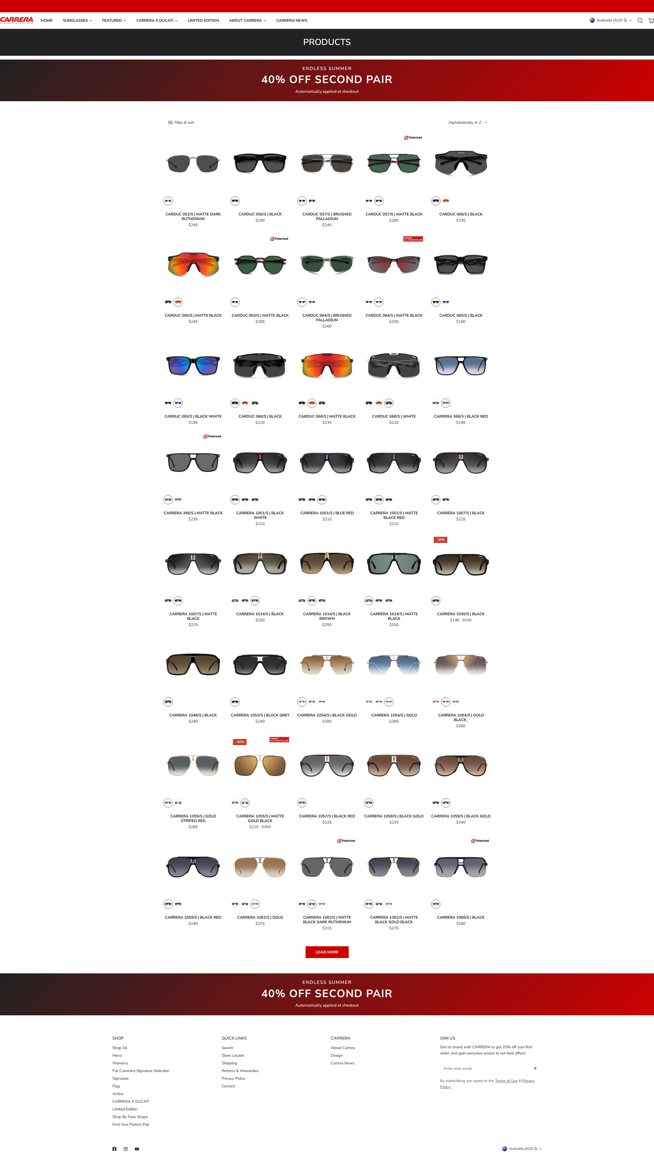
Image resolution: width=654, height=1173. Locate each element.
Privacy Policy (234, 1078)
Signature (120, 1078)
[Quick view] (213, 188)
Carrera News (342, 1063)
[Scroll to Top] (645, 1146)
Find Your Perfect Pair (130, 1124)
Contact (228, 1086)
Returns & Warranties (240, 1070)
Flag (116, 1086)
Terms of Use (506, 1080)
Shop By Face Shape (130, 1116)
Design (337, 1055)
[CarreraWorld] (16, 20)
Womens (120, 1063)
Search (227, 1047)
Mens (117, 1055)
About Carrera (343, 1047)
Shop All (119, 1047)
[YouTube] (137, 1149)
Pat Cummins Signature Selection (140, 1070)
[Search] (640, 20)
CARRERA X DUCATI (130, 1101)
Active (117, 1093)
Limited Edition (125, 1109)
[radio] (168, 201)
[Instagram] (125, 1149)
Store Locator (233, 1055)
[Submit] (535, 1068)
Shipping (229, 1063)
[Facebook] (114, 1149)
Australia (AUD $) (612, 20)
